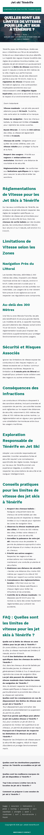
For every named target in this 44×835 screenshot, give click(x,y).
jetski (5, 809)
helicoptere (27, 806)
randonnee (7, 814)
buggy (5, 806)
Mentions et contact (22, 832)
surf (17, 814)
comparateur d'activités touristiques (22, 9)
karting (13, 809)
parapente (24, 809)
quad (27, 812)
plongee (17, 812)
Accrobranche (28, 814)
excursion (15, 806)
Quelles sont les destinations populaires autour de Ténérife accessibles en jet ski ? (22, 765)
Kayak (5, 817)
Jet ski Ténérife (22, 2)
